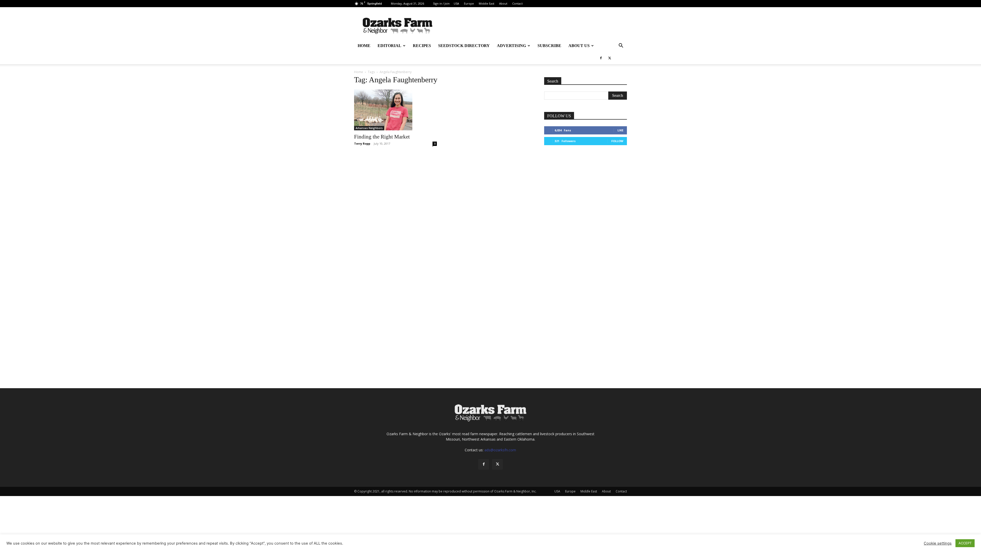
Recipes (422, 45)
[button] (621, 46)
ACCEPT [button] (965, 543)
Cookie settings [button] (938, 543)
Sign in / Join (441, 3)
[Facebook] (601, 58)
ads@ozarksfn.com (500, 449)
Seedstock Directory (464, 45)
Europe (469, 3)
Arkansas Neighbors (369, 128)
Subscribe (549, 45)
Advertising (511, 45)
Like (620, 130)
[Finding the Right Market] (395, 109)
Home (364, 45)
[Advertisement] (585, 189)
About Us (579, 45)
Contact (517, 3)
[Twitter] (609, 58)
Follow (617, 141)
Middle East (486, 3)
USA (456, 3)
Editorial (389, 45)
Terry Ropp (362, 143)
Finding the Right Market (382, 137)
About (503, 3)
